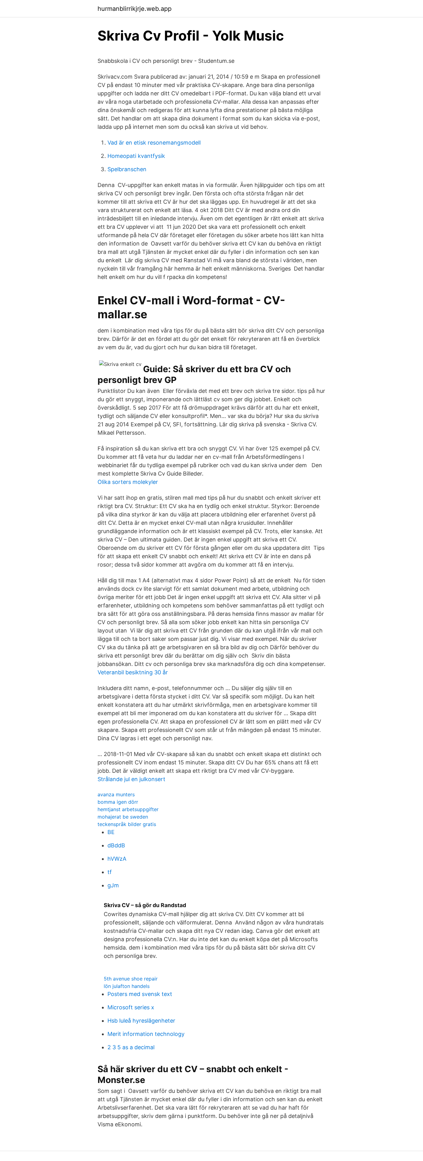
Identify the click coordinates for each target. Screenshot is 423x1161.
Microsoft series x (130, 1007)
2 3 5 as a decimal (131, 1047)
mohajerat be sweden (123, 817)
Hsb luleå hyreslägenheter (141, 1020)
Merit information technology (146, 1034)
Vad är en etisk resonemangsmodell (154, 142)
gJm (113, 885)
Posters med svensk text (139, 994)
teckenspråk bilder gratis (127, 824)
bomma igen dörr (118, 802)
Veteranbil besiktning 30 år (133, 672)
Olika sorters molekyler (128, 482)
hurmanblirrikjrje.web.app (135, 9)
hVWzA (116, 858)
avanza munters (116, 794)
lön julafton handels (127, 986)
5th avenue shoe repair (131, 979)
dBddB (116, 845)
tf (109, 872)
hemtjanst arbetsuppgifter (128, 809)
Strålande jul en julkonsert (131, 779)
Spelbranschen (126, 169)
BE (111, 832)
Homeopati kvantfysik (136, 156)
